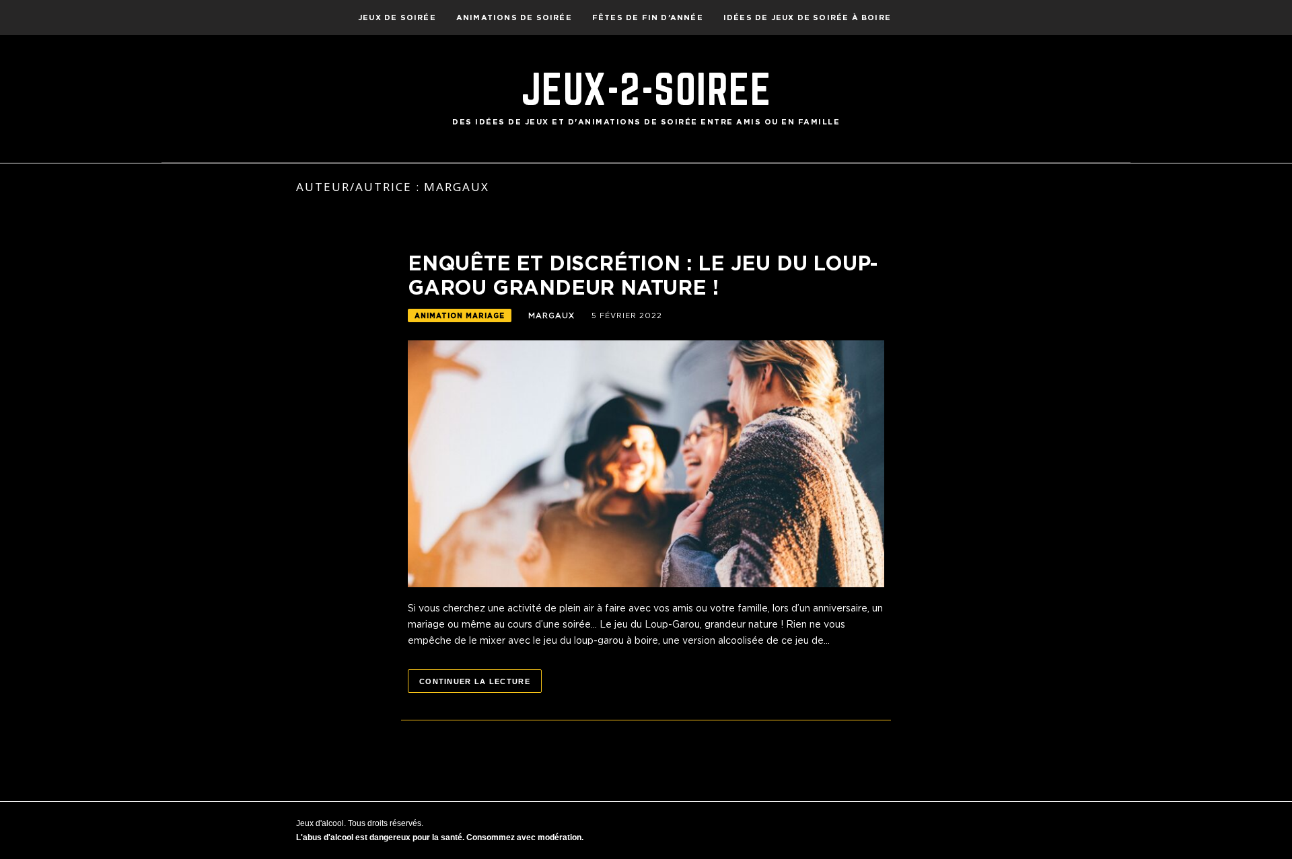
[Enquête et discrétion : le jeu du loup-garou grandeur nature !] (646, 462)
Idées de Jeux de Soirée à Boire (807, 17)
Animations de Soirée (514, 17)
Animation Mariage (460, 315)
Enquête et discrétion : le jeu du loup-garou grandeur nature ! (643, 275)
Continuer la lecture (474, 681)
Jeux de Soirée (397, 17)
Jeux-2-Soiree (646, 89)
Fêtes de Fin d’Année (647, 17)
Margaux (551, 315)
